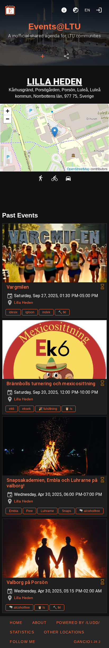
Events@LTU (54, 26)
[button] (54, 132)
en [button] (87, 10)
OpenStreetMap (78, 168)
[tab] (42, 56)
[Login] (99, 10)
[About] (64, 10)
